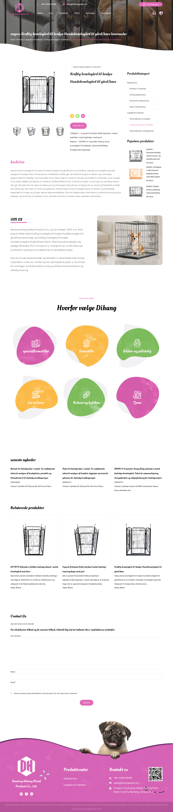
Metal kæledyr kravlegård (140, 118)
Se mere (149, 162)
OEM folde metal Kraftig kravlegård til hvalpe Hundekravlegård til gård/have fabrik (132, 804)
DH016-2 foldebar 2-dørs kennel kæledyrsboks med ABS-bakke (153, 172)
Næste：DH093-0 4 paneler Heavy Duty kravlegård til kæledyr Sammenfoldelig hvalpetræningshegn (89, 146)
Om (51, 13)
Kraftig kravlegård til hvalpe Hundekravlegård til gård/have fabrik (39, 240)
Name (13, 672)
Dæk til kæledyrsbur (138, 106)
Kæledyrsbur (132, 82)
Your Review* (16, 636)
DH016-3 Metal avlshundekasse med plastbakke (153, 190)
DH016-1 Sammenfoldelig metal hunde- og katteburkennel (153, 154)
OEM (76, 13)
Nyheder (90, 13)
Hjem (40, 13)
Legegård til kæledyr (34, 39)
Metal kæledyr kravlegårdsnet (142, 131)
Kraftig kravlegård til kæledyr (57, 39)
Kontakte (106, 13)
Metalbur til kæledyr (138, 88)
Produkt (63, 13)
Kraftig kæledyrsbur (138, 94)
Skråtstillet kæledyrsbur (139, 100)
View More (16, 587)
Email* (13, 682)
